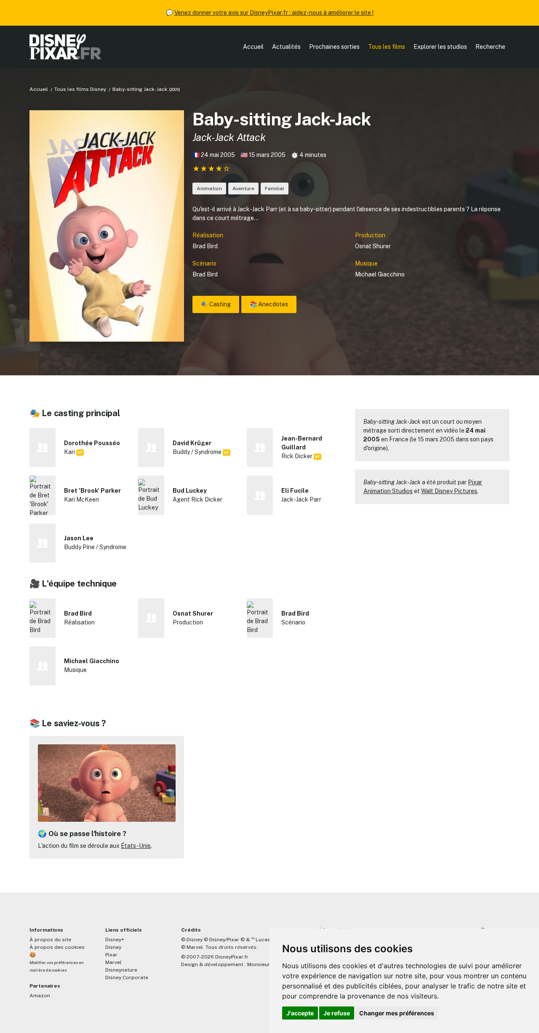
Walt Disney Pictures (449, 491)
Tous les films (386, 46)
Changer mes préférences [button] (396, 1013)
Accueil (253, 46)
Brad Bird (205, 246)
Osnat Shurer (373, 246)
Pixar (111, 955)
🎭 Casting (216, 304)
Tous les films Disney (80, 89)
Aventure (243, 188)
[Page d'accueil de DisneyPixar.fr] (65, 46)
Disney (113, 947)
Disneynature (121, 970)
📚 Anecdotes (269, 304)
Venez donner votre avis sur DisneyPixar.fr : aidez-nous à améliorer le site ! (274, 12)
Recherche (490, 46)
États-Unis (136, 845)
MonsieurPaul (263, 964)
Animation (209, 188)
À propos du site (50, 940)
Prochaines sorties (334, 46)
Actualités (286, 46)
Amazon (39, 995)
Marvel (113, 962)
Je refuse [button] (336, 1013)
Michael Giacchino (380, 274)
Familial (274, 188)
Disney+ (114, 940)
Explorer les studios (440, 46)
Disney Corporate (126, 977)
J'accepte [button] (300, 1013)
